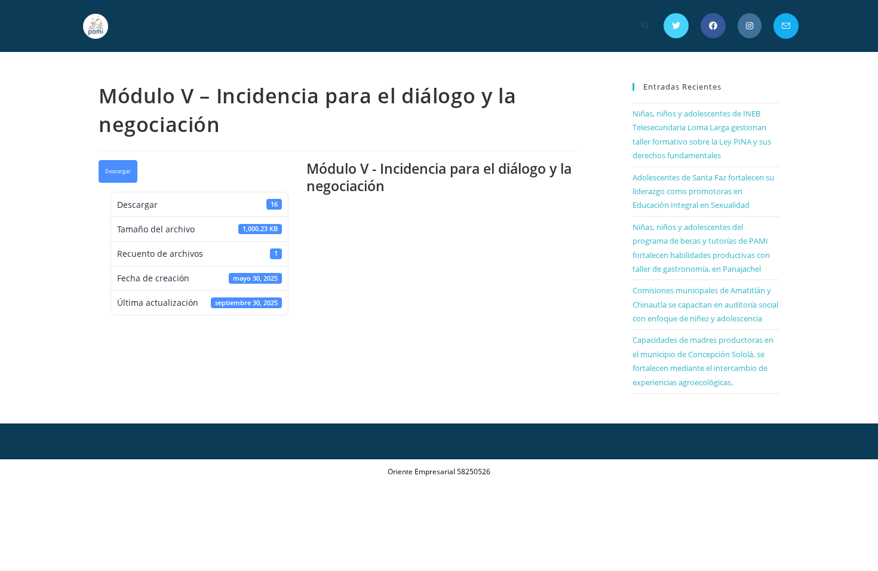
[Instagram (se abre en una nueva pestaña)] (750, 25)
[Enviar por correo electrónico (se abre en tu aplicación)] (786, 26)
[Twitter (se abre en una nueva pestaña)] (676, 25)
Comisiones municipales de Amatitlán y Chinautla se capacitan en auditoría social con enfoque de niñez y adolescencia (705, 304)
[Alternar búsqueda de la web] (645, 26)
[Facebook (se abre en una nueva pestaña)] (713, 25)
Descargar (118, 171)
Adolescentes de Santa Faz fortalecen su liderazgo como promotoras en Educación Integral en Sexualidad (703, 191)
